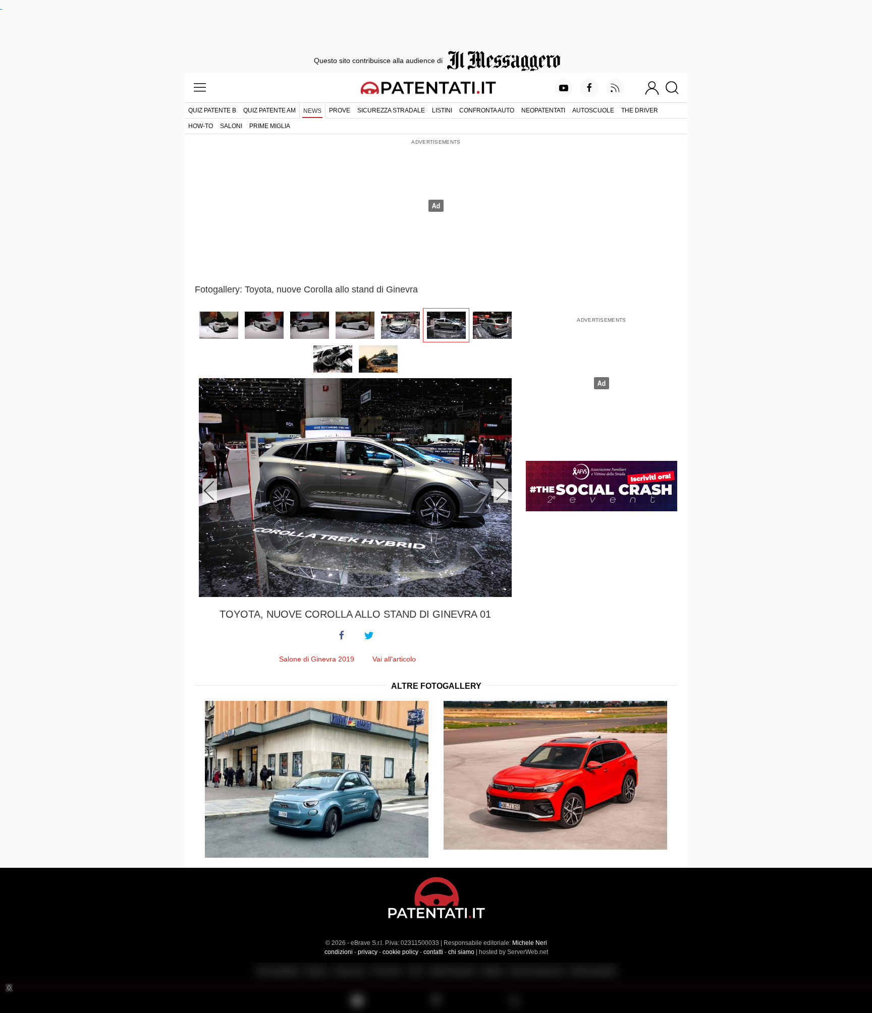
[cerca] (676, 87)
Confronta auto (486, 110)
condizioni (338, 952)
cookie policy (400, 952)
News (312, 110)
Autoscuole (593, 110)
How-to (200, 126)
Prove (339, 110)
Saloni (231, 126)
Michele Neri (529, 942)
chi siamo (461, 952)
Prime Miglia (269, 126)
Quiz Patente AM (269, 110)
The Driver (639, 110)
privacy (367, 952)
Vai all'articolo (394, 659)
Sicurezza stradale (391, 110)
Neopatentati (543, 110)
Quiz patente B (212, 110)
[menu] (200, 87)
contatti (433, 952)
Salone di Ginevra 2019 (316, 659)
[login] (652, 87)
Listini (442, 110)
